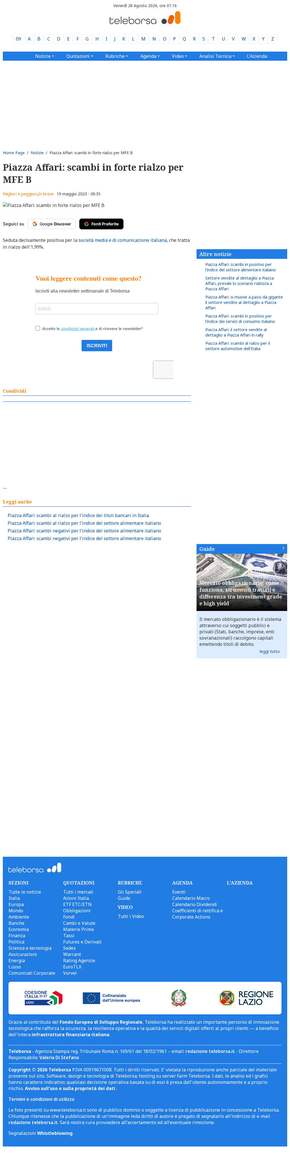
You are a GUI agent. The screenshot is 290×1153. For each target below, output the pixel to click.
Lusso (14, 967)
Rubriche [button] (115, 56)
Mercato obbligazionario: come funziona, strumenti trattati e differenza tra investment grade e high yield (240, 593)
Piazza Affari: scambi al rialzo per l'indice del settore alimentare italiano (84, 523)
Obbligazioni (77, 910)
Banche (16, 923)
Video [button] (178, 56)
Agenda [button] (148, 56)
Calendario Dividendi (194, 904)
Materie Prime (78, 929)
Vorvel (70, 973)
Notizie (37, 152)
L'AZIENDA (240, 883)
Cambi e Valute (79, 923)
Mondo (15, 910)
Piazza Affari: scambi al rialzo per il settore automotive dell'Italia (237, 345)
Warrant (72, 954)
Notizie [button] (43, 56)
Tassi (68, 935)
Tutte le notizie (24, 892)
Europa (16, 904)
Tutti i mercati (78, 892)
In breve (46, 193)
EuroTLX (72, 967)
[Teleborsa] (145, 22)
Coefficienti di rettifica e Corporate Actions (197, 913)
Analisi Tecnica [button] (215, 56)
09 (18, 39)
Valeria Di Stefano (59, 1057)
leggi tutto (270, 651)
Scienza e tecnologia (30, 948)
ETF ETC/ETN (77, 904)
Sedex (69, 948)
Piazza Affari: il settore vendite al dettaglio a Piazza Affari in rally (236, 332)
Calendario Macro (191, 898)
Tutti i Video (131, 916)
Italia (14, 898)
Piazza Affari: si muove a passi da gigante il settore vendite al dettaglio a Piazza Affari (244, 302)
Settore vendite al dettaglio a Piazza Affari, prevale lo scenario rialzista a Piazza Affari (239, 283)
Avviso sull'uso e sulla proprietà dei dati (70, 1088)
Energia (16, 960)
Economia (18, 929)
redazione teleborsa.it (210, 1051)
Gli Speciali (130, 892)
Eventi (178, 892)
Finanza (16, 935)
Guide (207, 548)
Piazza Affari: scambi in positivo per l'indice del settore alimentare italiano (240, 267)
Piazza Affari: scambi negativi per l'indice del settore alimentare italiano (84, 531)
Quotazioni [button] (78, 56)
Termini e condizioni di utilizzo (41, 1099)
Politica (16, 942)
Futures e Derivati (82, 942)
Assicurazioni (22, 954)
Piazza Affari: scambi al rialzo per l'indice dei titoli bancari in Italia (78, 515)
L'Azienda (257, 56)
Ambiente (18, 917)
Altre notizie (215, 254)
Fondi (69, 917)
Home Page (14, 152)
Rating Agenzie (79, 960)
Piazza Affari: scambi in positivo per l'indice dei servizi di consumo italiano (240, 318)
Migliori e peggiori (20, 193)
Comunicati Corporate (31, 973)
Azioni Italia (76, 898)
